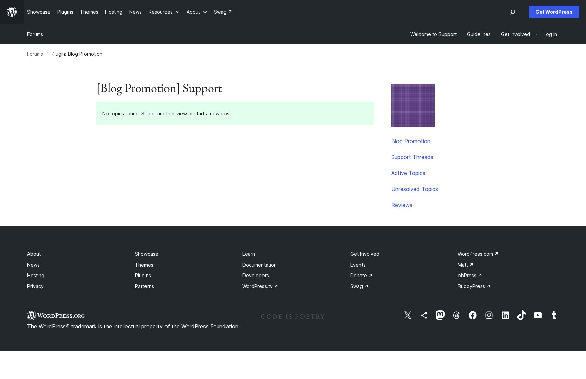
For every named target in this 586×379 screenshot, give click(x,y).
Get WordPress (554, 12)
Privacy (35, 286)
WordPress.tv (260, 286)
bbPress (470, 275)
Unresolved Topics (414, 189)
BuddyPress (474, 286)
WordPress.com (478, 254)
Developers (255, 275)
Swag (359, 286)
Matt (466, 265)
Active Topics (408, 173)
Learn (248, 254)
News (33, 265)
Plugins (143, 275)
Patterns (144, 286)
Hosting (35, 275)
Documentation (259, 265)
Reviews (401, 205)
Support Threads (412, 157)
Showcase (146, 254)
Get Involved (364, 254)
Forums (35, 34)
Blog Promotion (410, 141)
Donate (361, 275)
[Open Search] (512, 12)
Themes (144, 265)
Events (358, 265)
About (34, 254)
